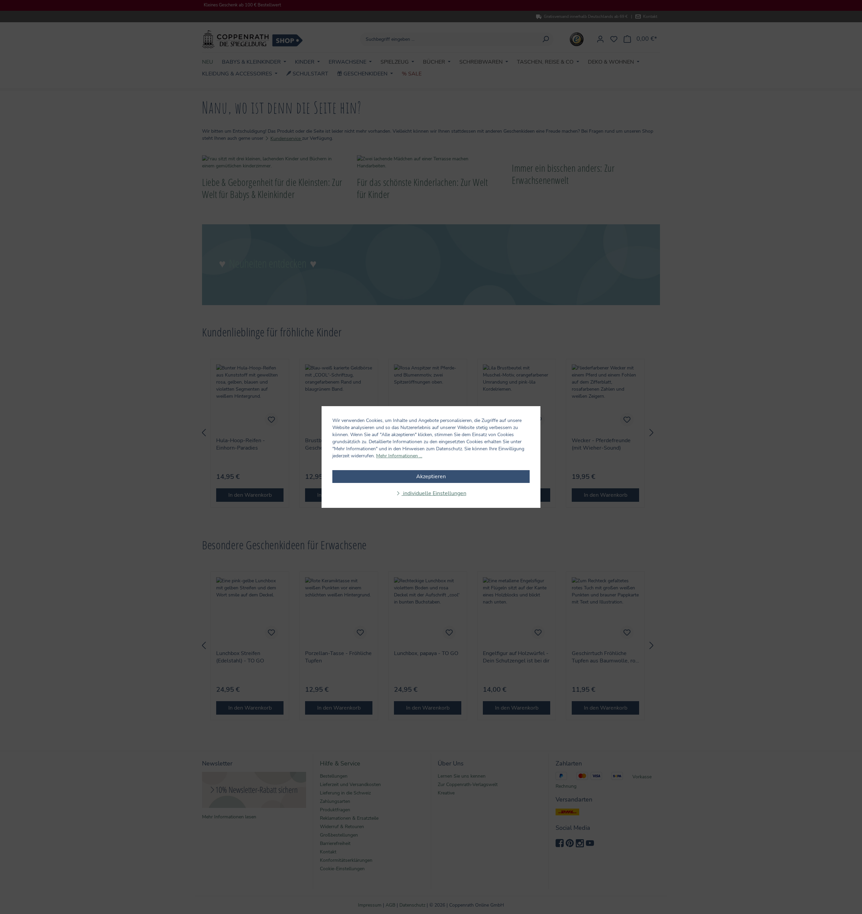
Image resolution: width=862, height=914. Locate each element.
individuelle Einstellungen (434, 493)
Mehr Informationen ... (399, 456)
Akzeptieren (431, 476)
